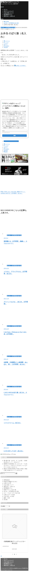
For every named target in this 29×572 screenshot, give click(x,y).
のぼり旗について (9, 12)
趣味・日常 (7, 498)
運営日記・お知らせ (9, 16)
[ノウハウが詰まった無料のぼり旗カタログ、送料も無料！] (14, 162)
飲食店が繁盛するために (10, 481)
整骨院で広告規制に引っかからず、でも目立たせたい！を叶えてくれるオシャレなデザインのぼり (15, 465)
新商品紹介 (7, 480)
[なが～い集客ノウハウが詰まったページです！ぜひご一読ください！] (14, 174)
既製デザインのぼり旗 (10, 489)
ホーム (5, 9)
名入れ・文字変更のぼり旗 (11, 141)
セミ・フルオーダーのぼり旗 (12, 493)
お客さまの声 (7, 483)
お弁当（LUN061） (21, 65)
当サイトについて (9, 11)
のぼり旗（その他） (9, 496)
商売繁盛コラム (8, 14)
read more (20, 533)
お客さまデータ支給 (9, 494)
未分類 (5, 499)
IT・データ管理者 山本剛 (20, 528)
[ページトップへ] (1, 556)
